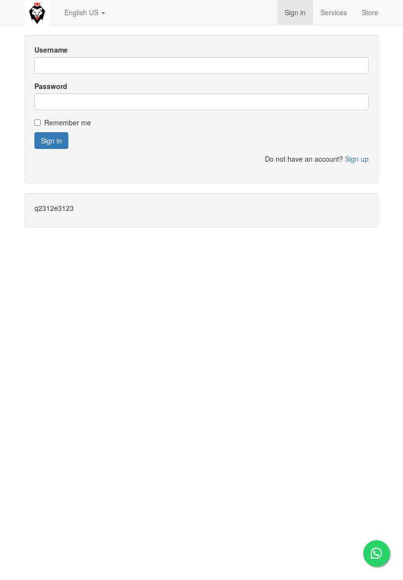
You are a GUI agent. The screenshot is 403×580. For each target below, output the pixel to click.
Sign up (357, 159)
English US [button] (82, 12)
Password (50, 86)
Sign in (295, 12)
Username (51, 50)
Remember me (67, 122)
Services (333, 12)
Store (370, 12)
